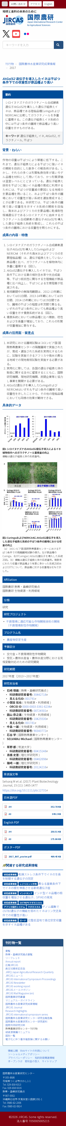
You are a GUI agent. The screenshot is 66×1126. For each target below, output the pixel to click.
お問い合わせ (18, 4)
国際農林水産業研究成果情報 (37, 64)
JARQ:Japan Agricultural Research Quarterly (29, 972)
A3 (10, 813)
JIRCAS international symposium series (26, 1014)
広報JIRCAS (11, 965)
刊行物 (9, 64)
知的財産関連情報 (45, 1057)
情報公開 (13, 1050)
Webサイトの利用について (35, 1050)
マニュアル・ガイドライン (20, 1000)
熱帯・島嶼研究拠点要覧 (19, 954)
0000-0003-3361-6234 (36, 706)
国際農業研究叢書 (15, 997)
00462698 (40, 759)
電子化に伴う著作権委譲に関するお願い (27, 1039)
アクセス (35, 4)
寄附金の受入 (32, 1061)
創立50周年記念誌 (15, 968)
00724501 (40, 710)
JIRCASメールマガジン (17, 989)
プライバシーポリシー (20, 1057)
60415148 (40, 751)
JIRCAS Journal (13, 1007)
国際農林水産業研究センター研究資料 (26, 1021)
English (48, 4)
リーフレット (12, 958)
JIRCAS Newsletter (15, 982)
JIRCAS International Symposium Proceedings (30, 979)
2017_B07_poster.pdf (20, 856)
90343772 (40, 731)
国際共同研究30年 (15, 1025)
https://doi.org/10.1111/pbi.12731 (24, 790)
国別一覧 (10, 1035)
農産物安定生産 (17, 639)
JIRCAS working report (17, 986)
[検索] (58, 45)
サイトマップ (49, 1061)
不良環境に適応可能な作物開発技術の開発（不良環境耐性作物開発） (33, 623)
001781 (30, 723)
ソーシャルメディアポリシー (24, 1054)
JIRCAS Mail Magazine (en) (19, 993)
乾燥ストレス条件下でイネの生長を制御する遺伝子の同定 (31, 876)
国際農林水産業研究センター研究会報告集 (28, 1018)
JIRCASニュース (14, 975)
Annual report (12, 961)
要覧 (7, 951)
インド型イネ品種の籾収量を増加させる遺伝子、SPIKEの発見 (32, 895)
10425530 (40, 719)
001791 (30, 698)
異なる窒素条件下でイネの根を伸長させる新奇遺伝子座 (31, 885)
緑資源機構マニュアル (17, 1032)
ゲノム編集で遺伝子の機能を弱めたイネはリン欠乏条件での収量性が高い (31, 910)
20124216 (40, 767)
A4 (10, 806)
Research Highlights (16, 1011)
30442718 (40, 694)
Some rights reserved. (43, 1117)
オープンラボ (15, 1061)
